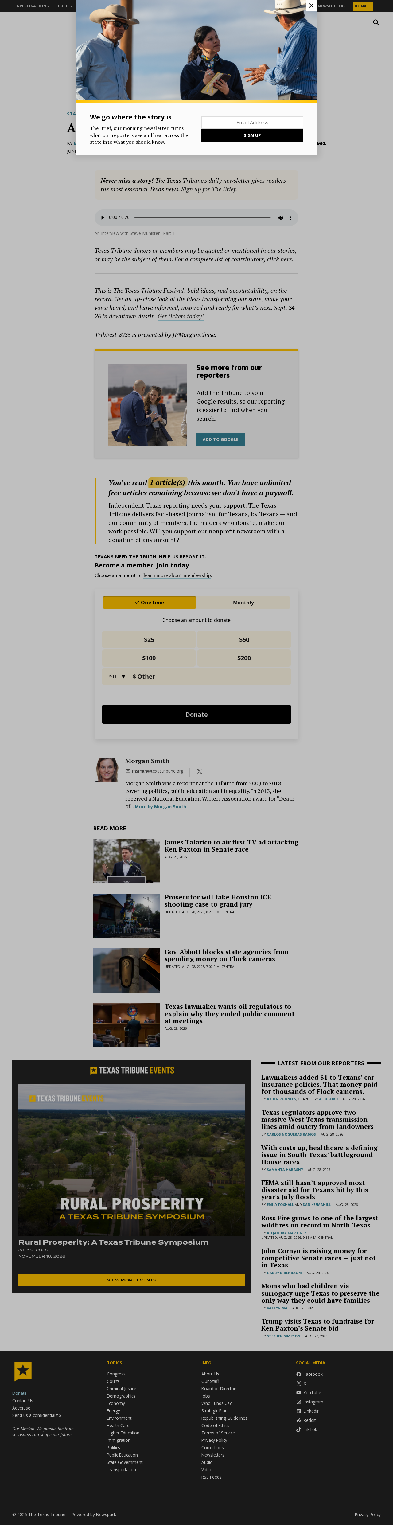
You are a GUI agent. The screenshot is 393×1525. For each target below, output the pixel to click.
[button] (196, 762)
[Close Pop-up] (311, 5)
